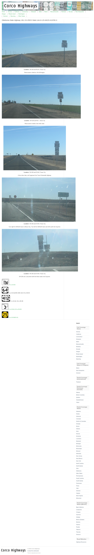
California (17, 11)
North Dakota (79, 466)
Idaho (40, 11)
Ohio (77, 468)
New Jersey (79, 456)
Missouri (78, 451)
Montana (63, 11)
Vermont (5, 16)
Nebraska (78, 453)
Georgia (78, 423)
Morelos (78, 522)
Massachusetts (54, 11)
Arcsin (39, 553)
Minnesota (78, 446)
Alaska (78, 414)
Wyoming (13, 16)
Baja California (80, 507)
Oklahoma (78, 471)
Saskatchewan (80, 400)
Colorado (78, 418)
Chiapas (78, 512)
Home (3, 11)
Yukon (77, 402)
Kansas (78, 433)
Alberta (78, 392)
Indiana (78, 428)
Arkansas (78, 416)
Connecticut (25, 11)
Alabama (78, 411)
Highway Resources (81, 542)
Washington (21, 14)
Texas (77, 485)
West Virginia (79, 495)
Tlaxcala (78, 532)
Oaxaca (78, 524)
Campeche (79, 509)
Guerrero (78, 514)
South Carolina (80, 478)
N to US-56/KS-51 (13, 317)
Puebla (78, 527)
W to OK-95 (18, 309)
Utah (77, 488)
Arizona (10, 11)
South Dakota (79, 481)
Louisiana (78, 438)
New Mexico (79, 458)
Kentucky (78, 436)
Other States (21, 16)
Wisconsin (78, 498)
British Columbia (80, 395)
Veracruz (78, 534)
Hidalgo (78, 517)
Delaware (33, 11)
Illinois (77, 426)
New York (78, 461)
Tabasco (78, 529)
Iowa (77, 431)
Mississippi (79, 448)
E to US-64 (12, 309)
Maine (46, 11)
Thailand (78, 382)
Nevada (71, 11)
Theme (29, 553)
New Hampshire (79, 11)
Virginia (78, 493)
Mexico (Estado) (80, 519)
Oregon (4, 14)
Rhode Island (12, 14)
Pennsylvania (79, 476)
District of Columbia (81, 421)
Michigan (78, 443)
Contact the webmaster (33, 551)
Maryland (78, 441)
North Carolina (80, 463)
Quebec (78, 397)
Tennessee (79, 483)
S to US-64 (12, 284)
